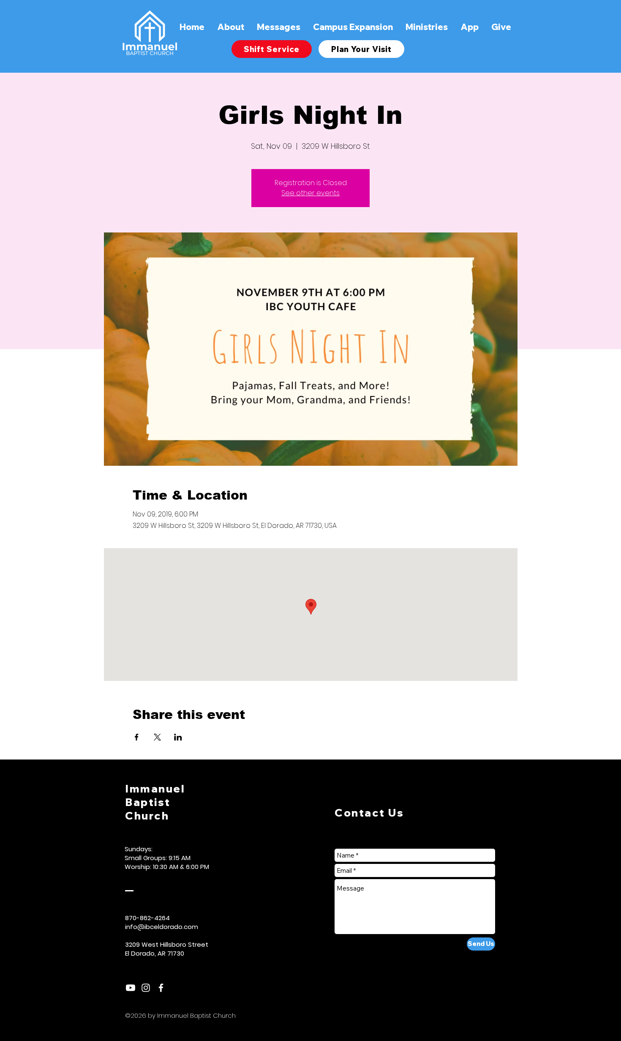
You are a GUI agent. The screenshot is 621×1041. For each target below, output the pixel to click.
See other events (310, 193)
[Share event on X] (157, 737)
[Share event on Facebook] (137, 737)
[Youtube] (130, 987)
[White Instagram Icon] (145, 987)
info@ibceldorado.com (161, 926)
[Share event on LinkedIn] (178, 737)
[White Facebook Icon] (160, 987)
